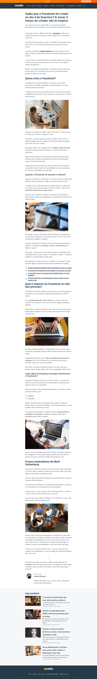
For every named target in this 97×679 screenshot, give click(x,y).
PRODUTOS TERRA (86, 1)
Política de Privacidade (52, 674)
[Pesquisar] (84, 5)
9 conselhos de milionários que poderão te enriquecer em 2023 (49, 270)
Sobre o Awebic (60, 5)
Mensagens (39, 5)
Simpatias (78, 5)
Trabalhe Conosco (64, 674)
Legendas (52, 5)
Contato (34, 674)
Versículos (45, 5)
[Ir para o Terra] (48, 1)
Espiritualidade (71, 5)
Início (28, 5)
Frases (33, 5)
